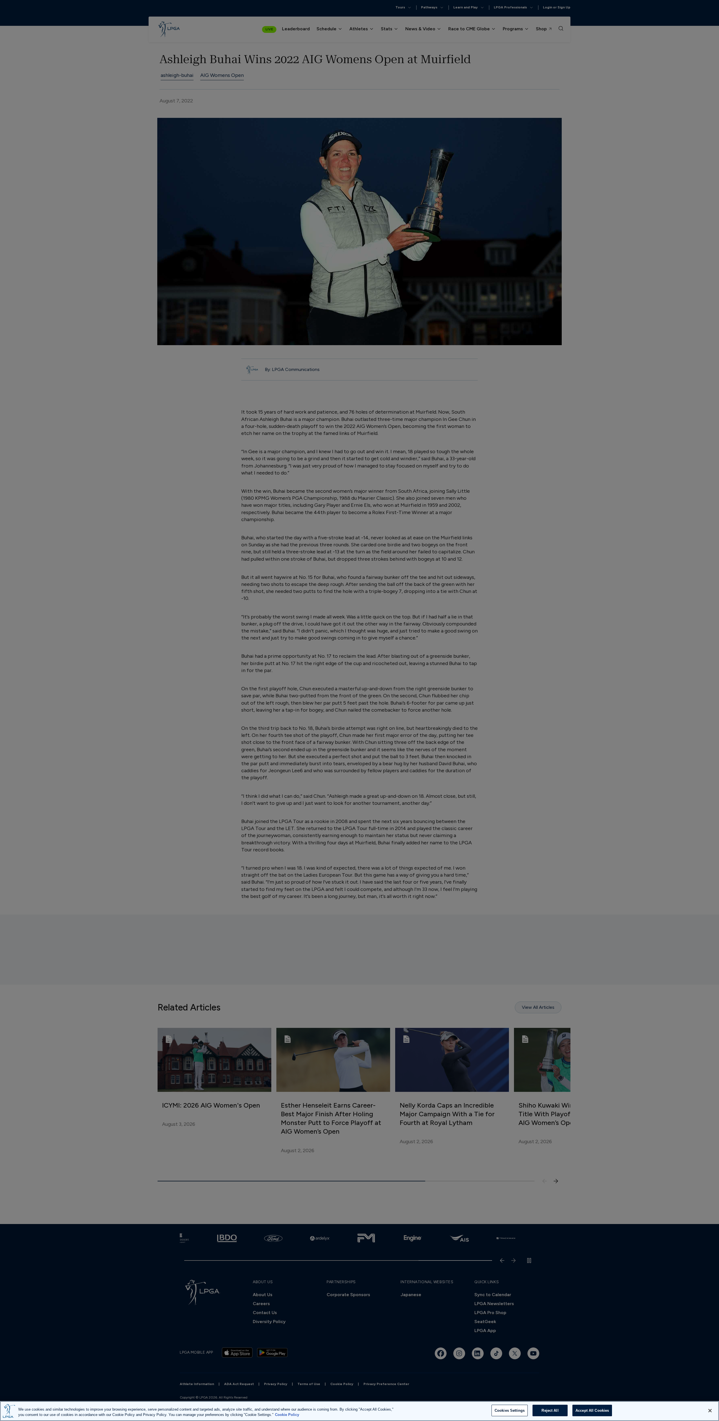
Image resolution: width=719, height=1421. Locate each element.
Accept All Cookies (592, 1410)
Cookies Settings (510, 1410)
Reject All (549, 1410)
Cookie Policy (287, 1415)
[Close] (710, 1410)
